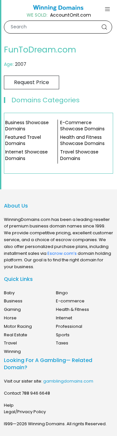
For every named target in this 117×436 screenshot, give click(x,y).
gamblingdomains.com (68, 381)
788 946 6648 (36, 393)
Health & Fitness (72, 309)
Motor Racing (18, 326)
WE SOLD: (37, 15)
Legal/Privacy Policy (25, 412)
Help (9, 405)
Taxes (62, 343)
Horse (10, 318)
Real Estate (15, 335)
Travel (10, 343)
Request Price (31, 82)
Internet (64, 318)
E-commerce (70, 301)
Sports (63, 335)
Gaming (12, 309)
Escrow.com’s (62, 253)
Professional (69, 326)
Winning (12, 351)
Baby (9, 293)
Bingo (62, 293)
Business (13, 301)
